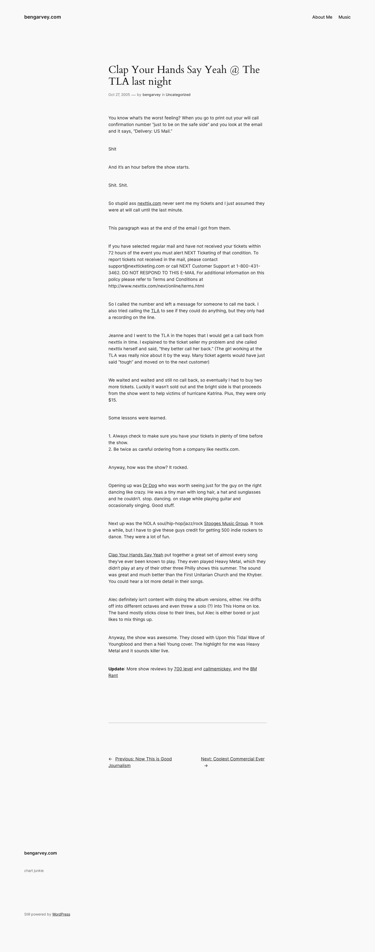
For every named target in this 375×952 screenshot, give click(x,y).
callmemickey (217, 668)
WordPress (61, 914)
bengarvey (152, 94)
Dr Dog (150, 485)
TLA (155, 310)
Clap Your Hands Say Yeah (135, 554)
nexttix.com (149, 203)
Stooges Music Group (226, 523)
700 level (183, 668)
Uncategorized (178, 94)
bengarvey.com (42, 17)
